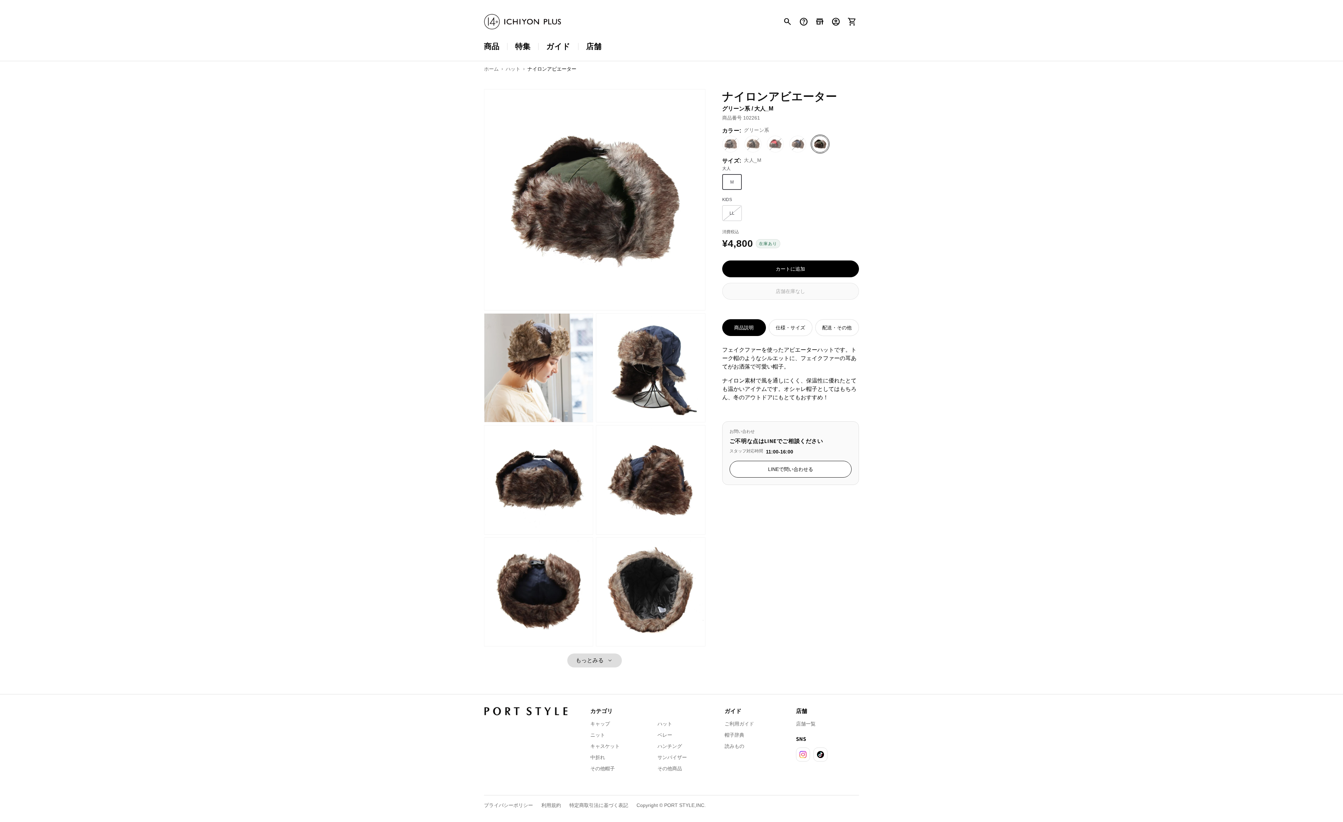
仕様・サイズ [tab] (790, 327)
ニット (597, 735)
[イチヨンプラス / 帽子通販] (522, 22)
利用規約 (551, 805)
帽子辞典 (734, 735)
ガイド (558, 46)
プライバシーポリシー (508, 805)
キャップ (600, 724)
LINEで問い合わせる (790, 469)
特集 (523, 46)
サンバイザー (672, 757)
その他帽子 (602, 768)
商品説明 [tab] (744, 327)
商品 (491, 46)
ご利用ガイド (739, 724)
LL (736, 215)
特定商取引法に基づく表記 (598, 805)
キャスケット (605, 746)
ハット (665, 724)
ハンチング (670, 746)
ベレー (665, 735)
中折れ (597, 757)
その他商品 (670, 768)
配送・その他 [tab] (837, 327)
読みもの (734, 746)
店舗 (594, 46)
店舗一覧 (806, 724)
